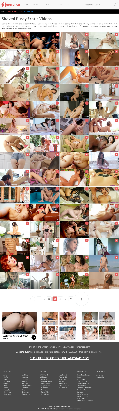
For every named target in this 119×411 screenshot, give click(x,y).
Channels (37, 5)
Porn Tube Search (83, 375)
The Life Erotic (64, 385)
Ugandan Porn (82, 398)
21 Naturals (44, 375)
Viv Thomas (63, 388)
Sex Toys (25, 383)
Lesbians (25, 375)
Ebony (5, 385)
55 (60, 299)
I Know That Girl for (14, 11)
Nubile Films (44, 394)
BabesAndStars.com (26, 351)
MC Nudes (44, 388)
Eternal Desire (45, 383)
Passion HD (63, 377)
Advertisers (100, 375)
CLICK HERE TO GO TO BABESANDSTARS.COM (59, 358)
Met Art (43, 390)
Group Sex (7, 390)
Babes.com (44, 379)
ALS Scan (43, 377)
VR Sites (60, 5)
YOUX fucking (82, 381)
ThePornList (81, 385)
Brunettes (6, 381)
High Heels (7, 394)
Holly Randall (45, 385)
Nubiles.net (63, 375)
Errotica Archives (46, 381)
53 (49, 299)
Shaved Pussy (26, 385)
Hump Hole (81, 379)
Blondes (6, 379)
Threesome (26, 394)
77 (71, 299)
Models (49, 5)
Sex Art (61, 381)
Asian (5, 375)
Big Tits (5, 377)
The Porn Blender (83, 383)
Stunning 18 (63, 383)
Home (26, 5)
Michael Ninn (45, 392)
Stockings (25, 392)
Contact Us (100, 377)
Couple (5, 383)
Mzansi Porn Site (83, 396)
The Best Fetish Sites (84, 388)
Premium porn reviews (85, 400)
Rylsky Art (62, 379)
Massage (25, 377)
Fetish (5, 388)
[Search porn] (115, 4)
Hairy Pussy (7, 392)
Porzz (79, 377)
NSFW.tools (28, 11)
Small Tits (25, 388)
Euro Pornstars (82, 394)
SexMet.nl (80, 392)
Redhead (25, 381)
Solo (23, 390)
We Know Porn (82, 390)
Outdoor (25, 379)
